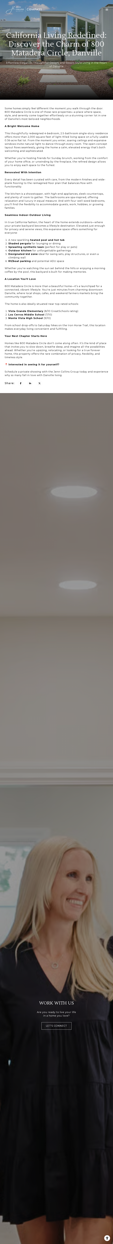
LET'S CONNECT (56, 1025)
